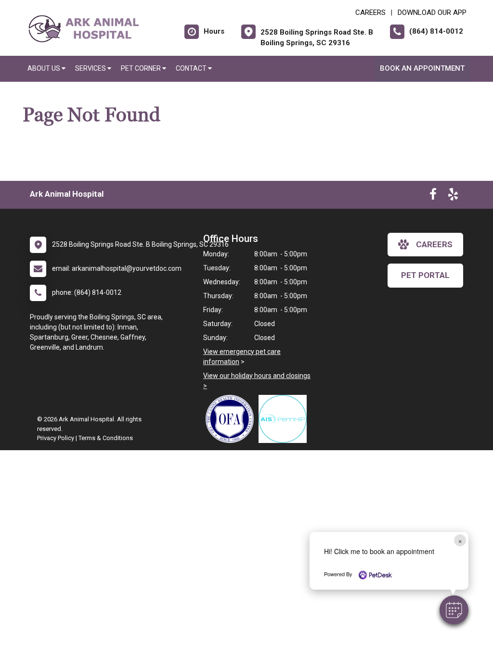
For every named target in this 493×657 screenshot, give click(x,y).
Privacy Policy (55, 438)
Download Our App (432, 12)
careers (434, 244)
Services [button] (91, 68)
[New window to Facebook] (433, 196)
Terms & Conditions (105, 438)
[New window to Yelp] (453, 196)
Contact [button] (192, 68)
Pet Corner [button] (141, 68)
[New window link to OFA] (232, 419)
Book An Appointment (422, 68)
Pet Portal (425, 275)
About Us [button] (44, 68)
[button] (454, 609)
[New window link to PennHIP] (285, 419)
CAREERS (370, 12)
